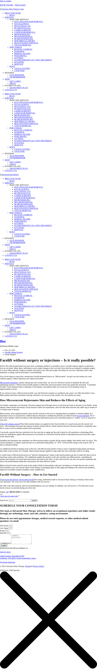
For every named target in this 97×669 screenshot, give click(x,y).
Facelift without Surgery (14, 352)
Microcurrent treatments (9, 383)
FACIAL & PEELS (21, 24)
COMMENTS (5, 543)
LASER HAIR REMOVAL (24, 32)
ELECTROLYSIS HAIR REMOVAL (28, 22)
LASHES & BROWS (22, 30)
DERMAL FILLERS (22, 54)
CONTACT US (11, 90)
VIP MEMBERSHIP (17, 77)
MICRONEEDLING (22, 34)
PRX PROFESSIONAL (23, 37)
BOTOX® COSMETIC (23, 49)
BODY (12, 66)
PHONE (3, 533)
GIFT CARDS (15, 81)
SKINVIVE (18, 64)
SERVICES (9, 17)
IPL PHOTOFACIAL (22, 28)
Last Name (4, 528)
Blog (3, 341)
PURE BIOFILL (20, 56)
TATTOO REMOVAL (22, 45)
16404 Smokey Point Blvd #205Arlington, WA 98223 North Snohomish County (18, 557)
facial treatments (83, 416)
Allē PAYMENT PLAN (18, 88)
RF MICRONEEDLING (23, 39)
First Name (4, 526)
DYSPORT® (19, 51)
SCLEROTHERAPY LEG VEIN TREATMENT (33, 60)
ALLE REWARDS (16, 75)
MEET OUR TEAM (12, 13)
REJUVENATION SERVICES (26, 43)
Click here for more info (9, 496)
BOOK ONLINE (6, 5)
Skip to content (5, 1)
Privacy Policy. (38, 566)
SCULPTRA (19, 62)
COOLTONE (19, 71)
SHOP (7, 79)
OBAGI (12, 83)
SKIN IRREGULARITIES (24, 41)
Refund (28, 566)
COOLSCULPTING (22, 68)
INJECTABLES (15, 47)
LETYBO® (18, 58)
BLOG (12, 15)
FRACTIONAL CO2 (22, 26)
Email (2, 531)
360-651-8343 (20, 5)
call (7, 492)
